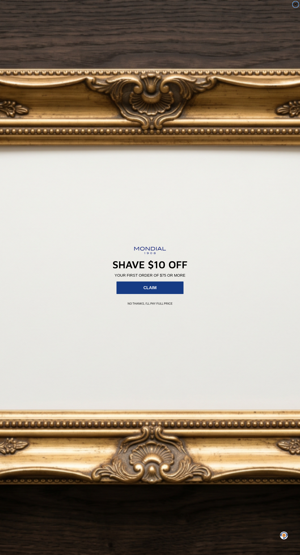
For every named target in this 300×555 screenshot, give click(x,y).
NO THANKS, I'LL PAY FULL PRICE (150, 303)
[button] (284, 535)
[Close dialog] (296, 4)
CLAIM (150, 287)
